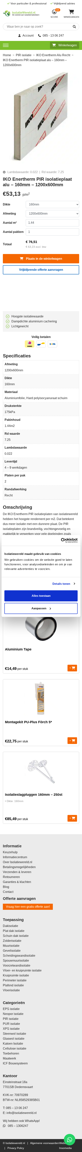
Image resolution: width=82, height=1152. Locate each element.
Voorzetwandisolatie (16, 965)
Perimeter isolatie (15, 980)
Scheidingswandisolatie (19, 955)
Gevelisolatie (12, 950)
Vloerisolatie (11, 990)
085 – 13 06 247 (17, 1108)
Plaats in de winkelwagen (43, 258)
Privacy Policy (15, 1148)
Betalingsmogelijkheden (19, 867)
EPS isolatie (11, 1009)
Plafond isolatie (13, 985)
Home (7, 55)
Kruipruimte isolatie (16, 975)
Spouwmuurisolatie (16, 960)
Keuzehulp (10, 852)
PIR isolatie (23, 55)
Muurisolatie (11, 945)
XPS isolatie (11, 1028)
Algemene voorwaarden (44, 1143)
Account (28, 35)
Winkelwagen (67, 45)
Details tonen (61, 583)
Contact (8, 891)
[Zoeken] (70, 27)
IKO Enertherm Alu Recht (53, 55)
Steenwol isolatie (14, 1033)
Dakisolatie (10, 926)
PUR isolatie (11, 1023)
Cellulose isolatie (14, 1048)
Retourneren (11, 877)
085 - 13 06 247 (53, 35)
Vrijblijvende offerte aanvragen (41, 269)
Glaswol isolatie (13, 1038)
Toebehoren (11, 1053)
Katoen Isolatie (13, 1043)
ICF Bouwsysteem (15, 1063)
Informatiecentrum (15, 857)
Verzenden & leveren (17, 872)
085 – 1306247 (17, 1125)
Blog (6, 886)
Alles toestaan (41, 595)
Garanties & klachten (17, 882)
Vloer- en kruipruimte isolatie (22, 970)
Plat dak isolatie (13, 930)
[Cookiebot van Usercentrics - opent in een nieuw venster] (61, 540)
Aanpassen (38, 608)
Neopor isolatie (13, 1013)
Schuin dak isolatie (16, 935)
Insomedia (65, 1148)
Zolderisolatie (12, 940)
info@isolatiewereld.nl (21, 1112)
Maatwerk (9, 1058)
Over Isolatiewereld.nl (17, 862)
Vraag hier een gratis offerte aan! (28, 906)
